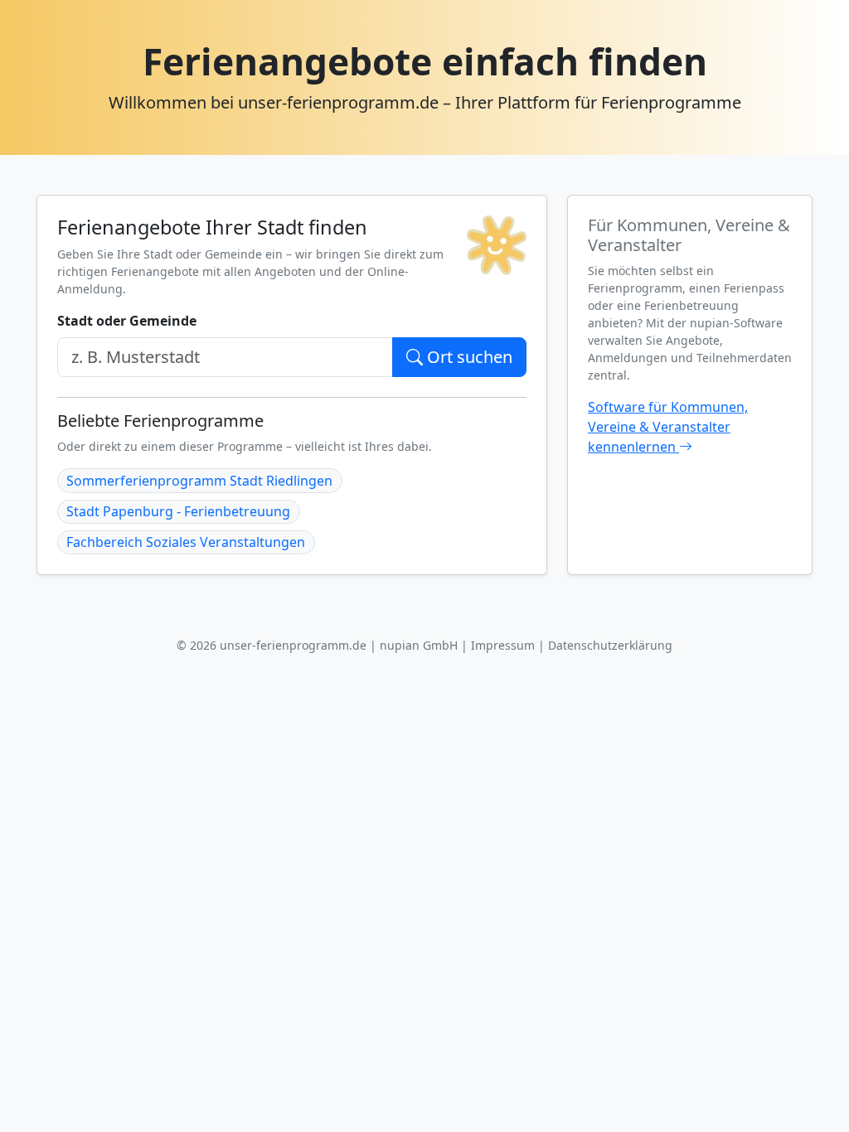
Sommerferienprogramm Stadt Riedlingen (199, 481)
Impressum (503, 645)
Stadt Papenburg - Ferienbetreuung (178, 511)
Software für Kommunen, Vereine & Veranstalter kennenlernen (668, 427)
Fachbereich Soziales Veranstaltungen (185, 542)
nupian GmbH (419, 645)
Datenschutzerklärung (610, 645)
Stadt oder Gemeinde (126, 321)
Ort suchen (467, 357)
